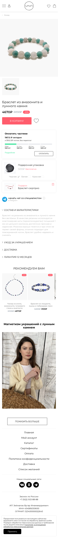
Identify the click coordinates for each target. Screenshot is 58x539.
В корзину (17, 121)
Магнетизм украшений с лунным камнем (29, 325)
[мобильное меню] (4, 5)
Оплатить (44, 154)
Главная (29, 432)
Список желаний (29, 469)
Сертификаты (29, 448)
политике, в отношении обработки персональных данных (25, 526)
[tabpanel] (14, 293)
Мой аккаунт (29, 437)
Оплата (29, 453)
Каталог (29, 443)
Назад (6, 15)
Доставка (29, 464)
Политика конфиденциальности (29, 458)
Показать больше (27, 421)
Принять (12, 531)
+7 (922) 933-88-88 (29, 499)
